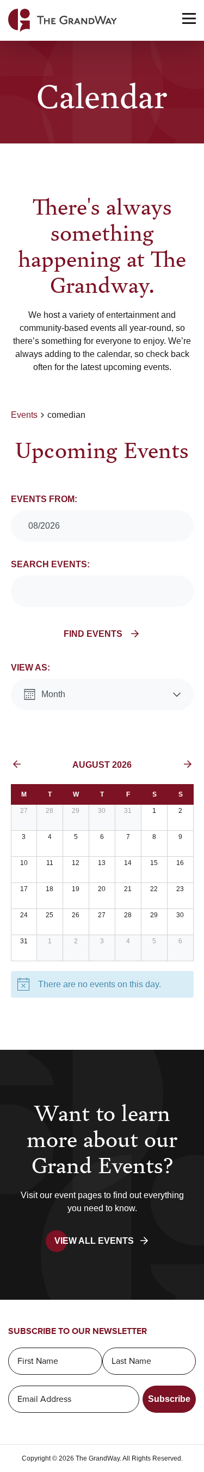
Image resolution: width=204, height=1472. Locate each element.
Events (24, 414)
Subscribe (169, 1399)
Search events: (50, 564)
